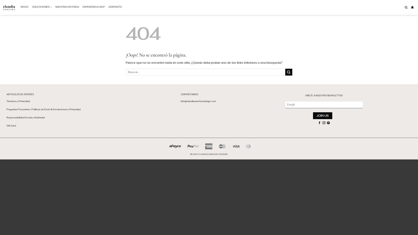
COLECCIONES (41, 7)
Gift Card (11, 125)
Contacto (115, 7)
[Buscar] (406, 7)
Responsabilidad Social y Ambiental (26, 117)
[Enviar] (288, 72)
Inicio (25, 7)
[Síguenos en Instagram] (323, 123)
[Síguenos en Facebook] (319, 123)
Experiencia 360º (94, 7)
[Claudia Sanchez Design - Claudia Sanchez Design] (9, 7)
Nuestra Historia (67, 7)
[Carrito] (412, 7)
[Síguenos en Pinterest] (328, 123)
